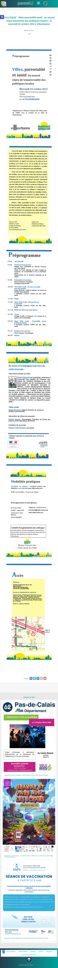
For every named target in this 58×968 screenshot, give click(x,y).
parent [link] (23, 3)
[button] (38, 3)
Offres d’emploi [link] (23, 951)
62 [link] (31, 3)
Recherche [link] (49, 951)
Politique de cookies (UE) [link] (29, 955)
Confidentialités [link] (36, 965)
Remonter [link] (29, 962)
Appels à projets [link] (10, 951)
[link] (2, 17)
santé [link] (29, 34)
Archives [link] (33, 951)
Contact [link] (41, 951)
